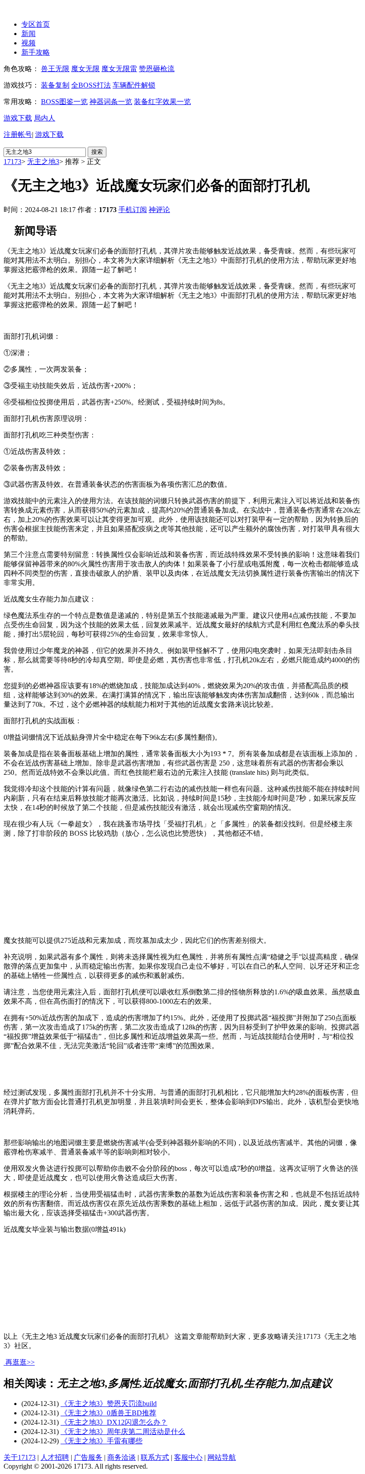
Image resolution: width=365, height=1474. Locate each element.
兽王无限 (55, 68)
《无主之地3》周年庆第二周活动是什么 (123, 1431)
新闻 (28, 33)
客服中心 (188, 1457)
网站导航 (221, 1457)
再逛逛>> (20, 1362)
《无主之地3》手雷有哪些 (101, 1441)
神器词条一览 (110, 101)
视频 (28, 43)
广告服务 (88, 1457)
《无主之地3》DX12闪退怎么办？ (114, 1422)
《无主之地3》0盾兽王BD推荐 (108, 1413)
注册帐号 (18, 134)
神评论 (159, 209)
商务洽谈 (121, 1457)
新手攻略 (35, 52)
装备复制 (55, 85)
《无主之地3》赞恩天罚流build (109, 1403)
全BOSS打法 (91, 85)
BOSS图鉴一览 (64, 101)
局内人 (44, 118)
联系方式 (155, 1457)
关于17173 (20, 1457)
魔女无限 (85, 68)
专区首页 (35, 24)
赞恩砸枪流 (156, 68)
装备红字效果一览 (162, 101)
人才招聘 (55, 1457)
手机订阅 (132, 209)
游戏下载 (18, 118)
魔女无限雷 (119, 68)
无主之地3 (43, 161)
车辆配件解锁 (134, 85)
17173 (12, 161)
